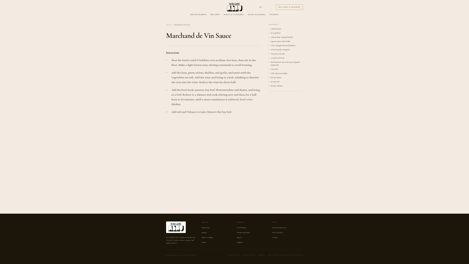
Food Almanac (257, 14)
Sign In (239, 237)
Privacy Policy (234, 255)
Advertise (261, 255)
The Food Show (277, 232)
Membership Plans (243, 232)
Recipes (215, 14)
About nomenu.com (279, 228)
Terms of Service (249, 255)
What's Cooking (234, 14)
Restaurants (198, 14)
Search (274, 237)
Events (274, 14)
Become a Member (289, 7)
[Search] (260, 7)
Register (240, 242)
